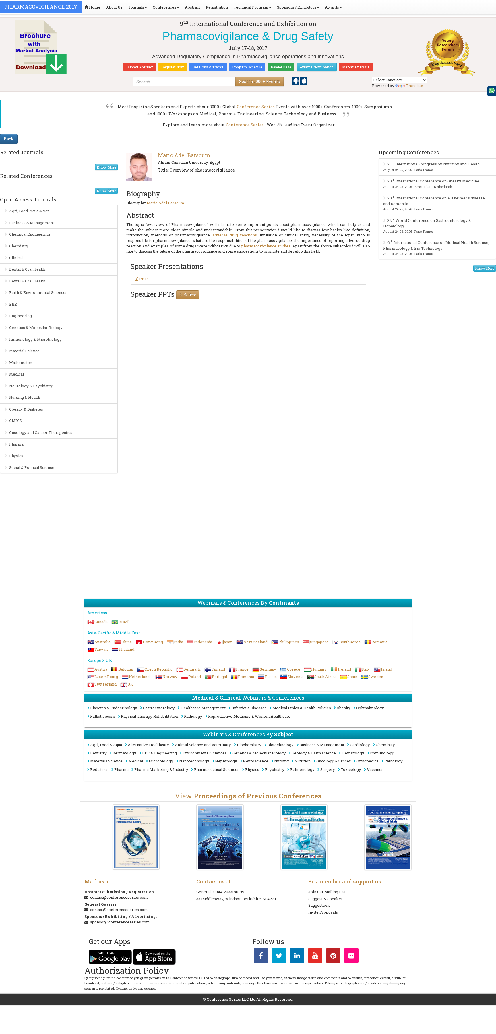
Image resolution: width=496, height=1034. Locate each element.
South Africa (325, 676)
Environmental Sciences (205, 753)
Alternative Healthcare (148, 744)
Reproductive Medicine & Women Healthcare (249, 716)
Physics (16, 455)
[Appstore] (303, 80)
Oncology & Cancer (333, 761)
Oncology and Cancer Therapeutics (40, 432)
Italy (366, 669)
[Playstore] (296, 80)
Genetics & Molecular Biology (36, 327)
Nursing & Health (24, 397)
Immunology (382, 753)
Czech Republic (158, 669)
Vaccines (375, 769)
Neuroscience (255, 761)
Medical (16, 374)
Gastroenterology (159, 707)
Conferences (164, 7)
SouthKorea (350, 641)
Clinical (16, 257)
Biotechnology (280, 744)
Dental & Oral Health (27, 269)
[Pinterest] (333, 956)
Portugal (219, 676)
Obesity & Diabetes (26, 409)
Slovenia (295, 676)
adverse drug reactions (235, 235)
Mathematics (21, 362)
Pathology (393, 761)
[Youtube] (315, 956)
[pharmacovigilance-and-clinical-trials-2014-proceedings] (304, 837)
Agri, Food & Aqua (106, 744)
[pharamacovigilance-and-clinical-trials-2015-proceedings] (220, 837)
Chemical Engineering (29, 234)
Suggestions (319, 905)
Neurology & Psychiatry (31, 385)
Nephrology (226, 761)
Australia (102, 641)
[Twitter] (279, 956)
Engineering (20, 315)
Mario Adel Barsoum (184, 155)
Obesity (343, 707)
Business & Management (31, 222)
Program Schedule (247, 67)
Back (9, 139)
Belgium (125, 669)
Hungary (319, 669)
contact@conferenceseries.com (119, 897)
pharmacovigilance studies (265, 246)
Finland (218, 669)
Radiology (193, 716)
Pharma (16, 444)
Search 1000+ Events (259, 81)
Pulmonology (302, 769)
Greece (293, 669)
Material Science (24, 350)
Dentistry (98, 753)
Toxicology (351, 769)
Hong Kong (153, 641)
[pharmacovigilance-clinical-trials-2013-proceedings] (388, 837)
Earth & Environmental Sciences (38, 292)
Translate (414, 85)
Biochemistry (249, 744)
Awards (332, 7)
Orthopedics (367, 761)
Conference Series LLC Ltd (231, 999)
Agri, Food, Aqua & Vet (29, 210)
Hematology (353, 753)
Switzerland (105, 684)
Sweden (375, 676)
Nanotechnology (194, 761)
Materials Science (106, 761)
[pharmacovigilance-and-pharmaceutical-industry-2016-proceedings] (136, 837)
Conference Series (256, 106)
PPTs (143, 278)
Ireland (344, 669)
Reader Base (281, 67)
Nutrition (302, 761)
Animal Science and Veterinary (203, 744)
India (178, 641)
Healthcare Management (203, 707)
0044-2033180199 (228, 891)
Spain (352, 676)
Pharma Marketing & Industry (161, 769)
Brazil (124, 621)
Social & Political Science (31, 467)
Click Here (187, 294)
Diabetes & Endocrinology (113, 707)
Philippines (288, 641)
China (126, 641)
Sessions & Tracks (208, 67)
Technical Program (251, 7)
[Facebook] (261, 956)
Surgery (327, 769)
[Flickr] (351, 956)
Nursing (281, 761)
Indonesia (203, 641)
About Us (114, 7)
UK (130, 684)
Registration (217, 7)
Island (386, 669)
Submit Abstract (140, 67)
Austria (100, 669)
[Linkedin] (297, 956)
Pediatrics (99, 769)
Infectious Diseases (249, 707)
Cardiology (360, 744)
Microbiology (161, 761)
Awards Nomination (317, 67)
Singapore (319, 641)
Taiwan (101, 649)
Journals (136, 7)
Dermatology (124, 753)
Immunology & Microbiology (35, 339)
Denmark (192, 669)
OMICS (15, 420)
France (242, 669)
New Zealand (255, 641)
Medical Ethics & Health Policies (301, 707)
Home (94, 7)
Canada (101, 621)
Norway (169, 676)
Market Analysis (355, 67)
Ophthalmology (370, 707)
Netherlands (140, 676)
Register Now (173, 67)
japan (227, 641)
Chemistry (18, 246)
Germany (267, 669)
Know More (106, 167)
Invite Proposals (323, 912)
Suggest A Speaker (325, 898)
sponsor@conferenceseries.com (120, 922)
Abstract (192, 7)
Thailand (126, 649)
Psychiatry (274, 769)
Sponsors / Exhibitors (296, 7)
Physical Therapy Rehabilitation (149, 716)
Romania (379, 641)
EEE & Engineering (159, 753)
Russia (271, 676)
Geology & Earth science (314, 753)
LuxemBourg (106, 676)
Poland (194, 676)
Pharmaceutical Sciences (216, 769)
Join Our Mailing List (327, 891)
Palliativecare (102, 716)
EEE (13, 304)
